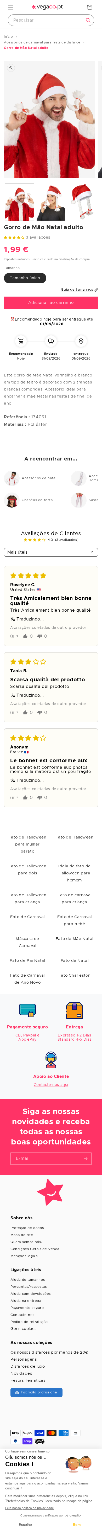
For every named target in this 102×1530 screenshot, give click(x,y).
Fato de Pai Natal (27, 961)
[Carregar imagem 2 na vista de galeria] (51, 201)
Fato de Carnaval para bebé (74, 920)
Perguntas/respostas (28, 1287)
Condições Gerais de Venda (34, 1249)
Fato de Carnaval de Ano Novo (27, 979)
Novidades (21, 1373)
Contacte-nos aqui (51, 1085)
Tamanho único (25, 278)
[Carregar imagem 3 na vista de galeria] (82, 201)
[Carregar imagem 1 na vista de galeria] (19, 201)
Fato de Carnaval (27, 917)
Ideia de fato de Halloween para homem (74, 873)
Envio (35, 259)
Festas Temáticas (28, 1380)
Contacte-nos (22, 1315)
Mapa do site (21, 1235)
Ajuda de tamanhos (27, 1280)
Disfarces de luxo (27, 1366)
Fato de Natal (75, 961)
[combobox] (51, 20)
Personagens (23, 1359)
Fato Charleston (75, 975)
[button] (10, 7)
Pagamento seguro (27, 1308)
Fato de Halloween (74, 837)
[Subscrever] (85, 1159)
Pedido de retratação (29, 1322)
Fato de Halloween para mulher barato (27, 844)
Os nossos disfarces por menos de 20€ (49, 1352)
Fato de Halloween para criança (27, 898)
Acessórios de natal (39, 478)
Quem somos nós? (26, 1242)
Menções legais (23, 1256)
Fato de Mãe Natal (74, 939)
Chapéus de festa (37, 500)
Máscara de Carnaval (27, 942)
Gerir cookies (23, 1329)
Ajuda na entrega (25, 1301)
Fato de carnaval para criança (75, 898)
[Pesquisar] (88, 20)
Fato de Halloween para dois (27, 869)
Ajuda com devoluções (30, 1294)
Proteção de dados (27, 1228)
